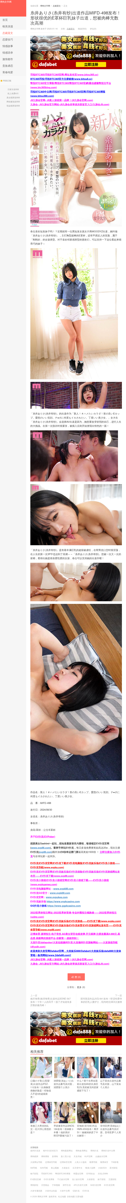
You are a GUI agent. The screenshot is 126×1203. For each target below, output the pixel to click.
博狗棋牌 (34, 1156)
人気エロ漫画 (80, 1162)
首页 (5, 20)
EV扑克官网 (109, 1185)
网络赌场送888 (13, 101)
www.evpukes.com (57, 897)
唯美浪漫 (7, 26)
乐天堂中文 (77, 1167)
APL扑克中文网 (80, 1185)
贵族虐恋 (7, 65)
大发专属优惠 (36, 1190)
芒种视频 (56, 1185)
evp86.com (45, 852)
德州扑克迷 (35, 1150)
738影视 (114, 1162)
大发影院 (91, 1179)
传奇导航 (44, 1167)
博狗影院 (34, 1185)
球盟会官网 (78, 1173)
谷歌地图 (71, 1196)
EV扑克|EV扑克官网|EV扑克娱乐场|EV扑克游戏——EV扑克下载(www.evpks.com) (75, 921)
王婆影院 (112, 1179)
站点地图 (62, 1196)
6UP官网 (88, 1156)
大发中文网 (65, 1190)
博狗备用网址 (81, 1150)
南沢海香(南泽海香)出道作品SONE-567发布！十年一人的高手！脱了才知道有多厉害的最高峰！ (51, 1002)
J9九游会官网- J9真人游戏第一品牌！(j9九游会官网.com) (61, 100)
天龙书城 (78, 1156)
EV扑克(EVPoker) (45, 836)
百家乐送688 (13, 89)
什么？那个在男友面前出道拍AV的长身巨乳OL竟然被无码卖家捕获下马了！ (87, 1085)
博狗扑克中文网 (108, 1150)
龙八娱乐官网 (78, 1179)
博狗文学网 (5, 1)
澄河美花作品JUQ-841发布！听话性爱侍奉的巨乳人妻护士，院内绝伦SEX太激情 (101, 1000)
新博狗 (55, 1156)
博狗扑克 (94, 1150)
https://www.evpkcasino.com (63, 901)
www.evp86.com (40, 847)
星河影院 (113, 1167)
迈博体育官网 (66, 1162)
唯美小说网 (90, 1167)
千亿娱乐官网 (63, 1179)
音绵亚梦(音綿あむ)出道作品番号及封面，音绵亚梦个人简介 (110, 1130)
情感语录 (7, 52)
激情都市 (7, 59)
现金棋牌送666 (13, 105)
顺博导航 (93, 1162)
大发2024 (102, 1167)
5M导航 (33, 1167)
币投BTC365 (46, 1173)
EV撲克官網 (35, 1179)
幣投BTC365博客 (62, 1173)
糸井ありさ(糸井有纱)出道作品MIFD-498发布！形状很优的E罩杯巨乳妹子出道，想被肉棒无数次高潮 (75, 18)
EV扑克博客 (49, 1179)
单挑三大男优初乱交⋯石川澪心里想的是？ (40, 1129)
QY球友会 (90, 1173)
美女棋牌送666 (13, 97)
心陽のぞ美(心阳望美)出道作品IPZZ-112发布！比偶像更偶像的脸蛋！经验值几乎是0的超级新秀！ (40, 1089)
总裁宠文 (7, 33)
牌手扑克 (67, 1185)
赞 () (78, 977)
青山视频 (55, 1167)
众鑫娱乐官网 (101, 1156)
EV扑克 (86, 1190)
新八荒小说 (66, 1156)
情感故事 (7, 46)
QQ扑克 (76, 1190)
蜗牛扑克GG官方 (50, 1150)
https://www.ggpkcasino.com (64, 905)
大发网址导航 (36, 1162)
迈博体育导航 (51, 1162)
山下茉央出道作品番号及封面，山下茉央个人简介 (110, 1084)
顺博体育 (104, 1162)
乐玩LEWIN (103, 1173)
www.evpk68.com (60, 893)
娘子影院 (101, 1179)
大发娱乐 (66, 1167)
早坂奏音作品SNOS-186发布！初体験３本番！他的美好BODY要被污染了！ (64, 1130)
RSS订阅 (7, 80)
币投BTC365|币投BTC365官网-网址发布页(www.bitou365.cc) (64, 74)
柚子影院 (34, 1173)
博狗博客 (45, 1156)
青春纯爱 (7, 72)
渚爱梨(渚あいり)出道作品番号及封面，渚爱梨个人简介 (64, 1084)
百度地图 (79, 1196)
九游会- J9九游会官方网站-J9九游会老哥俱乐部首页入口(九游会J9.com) (69, 104)
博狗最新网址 (67, 1150)
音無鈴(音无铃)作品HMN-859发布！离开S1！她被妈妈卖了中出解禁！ (87, 1130)
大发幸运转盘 (51, 1190)
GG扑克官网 (95, 1185)
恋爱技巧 (7, 39)
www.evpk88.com (63, 888)
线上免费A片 (13, 93)
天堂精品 (45, 1185)
